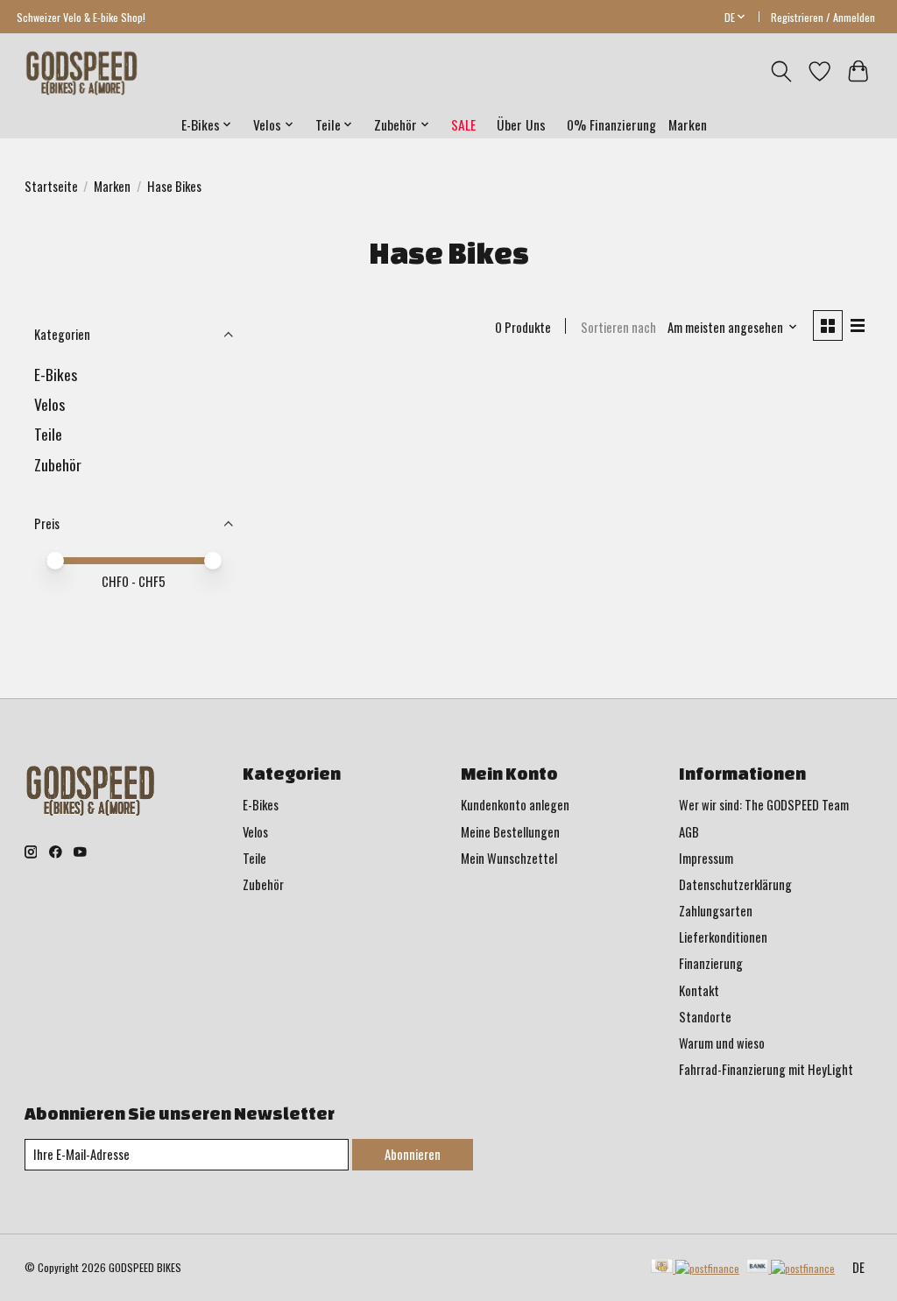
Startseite (51, 186)
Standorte (705, 1017)
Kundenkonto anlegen (515, 804)
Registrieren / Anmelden (823, 17)
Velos (49, 403)
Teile (48, 433)
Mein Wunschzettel (509, 858)
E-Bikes (55, 374)
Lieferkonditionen (723, 937)
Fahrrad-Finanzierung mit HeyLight (766, 1069)
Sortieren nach (618, 327)
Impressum (706, 858)
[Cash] (695, 1267)
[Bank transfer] (791, 1267)
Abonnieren (413, 1154)
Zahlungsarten (715, 911)
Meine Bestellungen (510, 832)
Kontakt (699, 990)
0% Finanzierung (611, 124)
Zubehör (57, 464)
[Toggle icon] (780, 71)
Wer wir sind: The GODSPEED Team (764, 804)
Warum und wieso (722, 1043)
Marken (687, 124)
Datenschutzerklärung (735, 884)
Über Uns (521, 124)
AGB (689, 832)
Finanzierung (711, 963)
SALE (463, 124)
